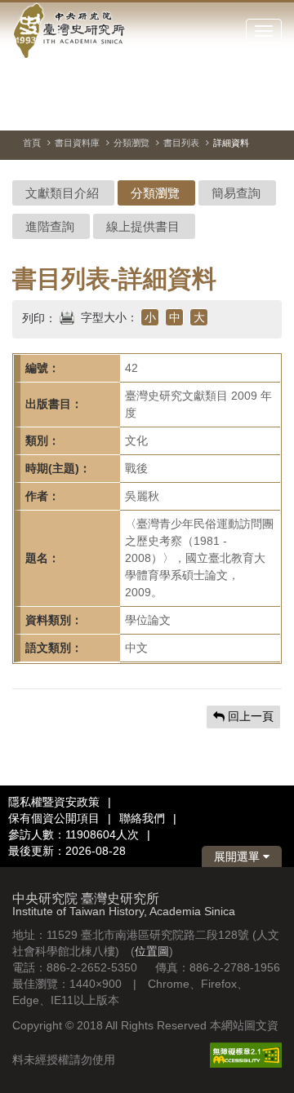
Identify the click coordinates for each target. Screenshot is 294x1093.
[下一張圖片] (240, 109)
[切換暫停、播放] (181, 109)
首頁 (32, 143)
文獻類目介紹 (62, 193)
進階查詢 (49, 226)
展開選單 (238, 856)
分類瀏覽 (131, 143)
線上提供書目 (143, 226)
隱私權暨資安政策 (54, 801)
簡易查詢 (236, 193)
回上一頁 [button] (249, 716)
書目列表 (181, 143)
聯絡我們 (142, 818)
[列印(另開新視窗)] (67, 315)
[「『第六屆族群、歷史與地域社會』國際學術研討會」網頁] (269, 110)
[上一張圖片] (210, 109)
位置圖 (152, 951)
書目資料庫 (77, 143)
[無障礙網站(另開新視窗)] (246, 1053)
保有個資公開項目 (54, 818)
